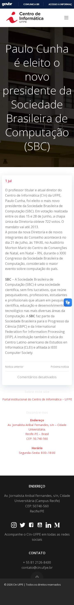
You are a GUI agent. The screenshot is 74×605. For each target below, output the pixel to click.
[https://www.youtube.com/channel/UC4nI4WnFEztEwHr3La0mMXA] (40, 525)
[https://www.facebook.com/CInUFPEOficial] (31, 525)
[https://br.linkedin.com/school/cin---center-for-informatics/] (48, 525)
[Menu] (66, 17)
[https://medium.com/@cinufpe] (57, 525)
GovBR (7, 4)
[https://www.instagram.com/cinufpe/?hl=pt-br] (14, 525)
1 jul (8, 181)
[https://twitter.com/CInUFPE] (22, 525)
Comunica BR (31, 4)
